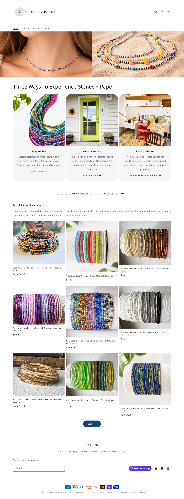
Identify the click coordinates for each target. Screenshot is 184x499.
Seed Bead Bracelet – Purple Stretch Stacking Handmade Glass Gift (37, 329)
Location (94, 451)
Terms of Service (108, 451)
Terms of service (106, 492)
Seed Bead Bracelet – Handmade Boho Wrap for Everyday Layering (37, 400)
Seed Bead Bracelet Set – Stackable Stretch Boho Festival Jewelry (37, 269)
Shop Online (37, 171)
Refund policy (79, 492)
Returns (83, 451)
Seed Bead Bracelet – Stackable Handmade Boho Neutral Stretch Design (143, 333)
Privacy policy (92, 492)
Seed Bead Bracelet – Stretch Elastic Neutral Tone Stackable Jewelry (144, 269)
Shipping (73, 451)
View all (92, 423)
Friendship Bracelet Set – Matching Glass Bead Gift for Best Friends (144, 409)
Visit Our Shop (90, 175)
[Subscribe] (61, 468)
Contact (62, 451)
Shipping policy (121, 492)
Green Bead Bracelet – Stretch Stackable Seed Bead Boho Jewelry (90, 401)
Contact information (137, 492)
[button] (25, 28)
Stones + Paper (50, 492)
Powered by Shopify (63, 492)
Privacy (121, 451)
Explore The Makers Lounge (144, 175)
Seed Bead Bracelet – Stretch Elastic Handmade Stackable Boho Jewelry (91, 342)
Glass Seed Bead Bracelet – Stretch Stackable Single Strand (91, 276)
